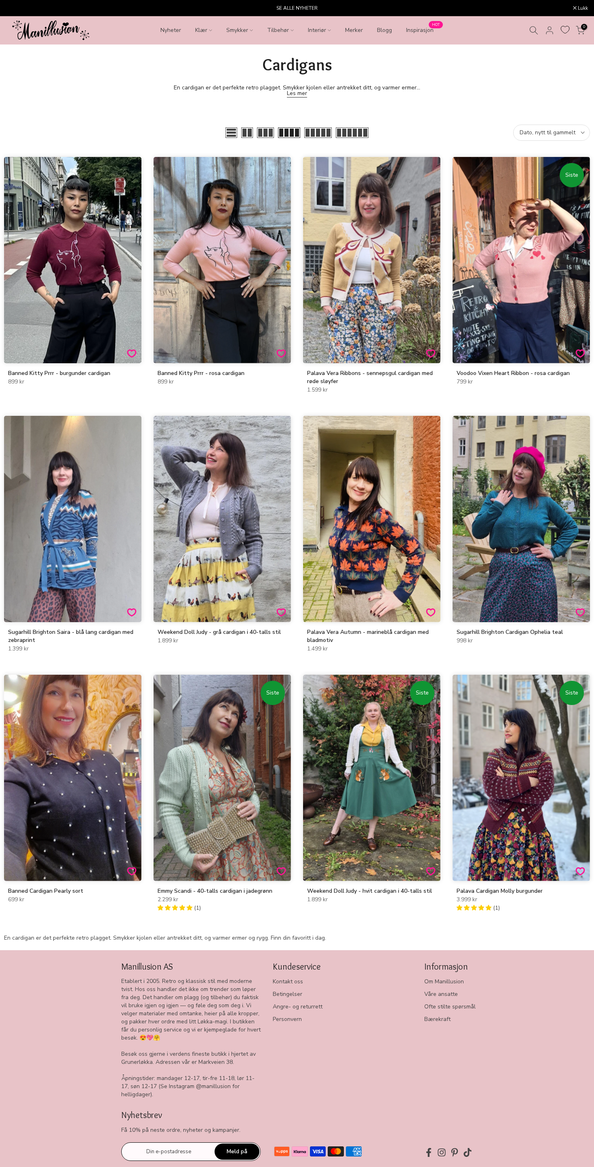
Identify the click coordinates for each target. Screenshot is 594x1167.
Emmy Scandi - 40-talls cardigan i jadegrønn (215, 891)
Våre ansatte (441, 994)
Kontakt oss (288, 981)
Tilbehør (278, 30)
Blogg (384, 30)
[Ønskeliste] (565, 29)
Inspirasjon (423, 29)
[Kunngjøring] (297, 8)
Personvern (287, 1019)
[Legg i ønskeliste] (131, 353)
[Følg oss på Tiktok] (467, 1152)
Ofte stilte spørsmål (450, 1006)
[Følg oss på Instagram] (441, 1152)
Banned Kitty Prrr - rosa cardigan (201, 373)
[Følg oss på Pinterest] (454, 1152)
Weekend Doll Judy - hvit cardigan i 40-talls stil (369, 891)
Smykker (237, 30)
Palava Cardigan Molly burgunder (500, 891)
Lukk (15, 8)
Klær (201, 30)
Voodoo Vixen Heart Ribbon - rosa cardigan (513, 373)
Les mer (297, 93)
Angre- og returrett (297, 1006)
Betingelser (287, 994)
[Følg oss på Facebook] (428, 1152)
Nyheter (170, 30)
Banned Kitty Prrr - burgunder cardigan (59, 373)
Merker (354, 30)
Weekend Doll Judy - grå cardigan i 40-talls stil (219, 632)
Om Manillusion (444, 981)
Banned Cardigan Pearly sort (45, 891)
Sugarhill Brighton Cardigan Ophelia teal (510, 632)
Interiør (317, 30)
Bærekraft (437, 1019)
